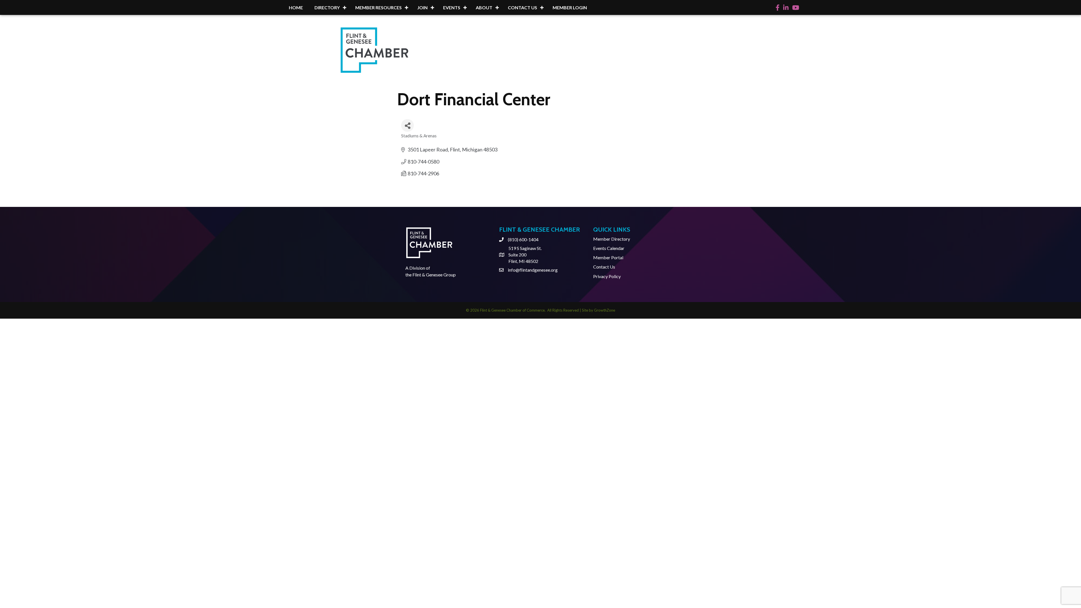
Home (296, 7)
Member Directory (611, 239)
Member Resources (378, 7)
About (484, 7)
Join (422, 7)
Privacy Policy (607, 276)
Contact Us (522, 7)
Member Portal (608, 257)
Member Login (570, 7)
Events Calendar (608, 248)
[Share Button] (407, 125)
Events (451, 7)
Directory (327, 7)
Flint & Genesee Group (434, 274)
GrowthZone (604, 310)
